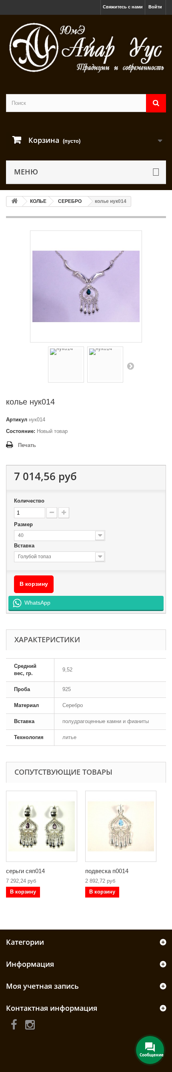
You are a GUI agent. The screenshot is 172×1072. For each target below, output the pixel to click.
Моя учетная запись (42, 986)
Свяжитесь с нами (123, 6)
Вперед (130, 366)
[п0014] (120, 826)
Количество (29, 501)
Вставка (25, 546)
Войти (155, 6)
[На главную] (14, 201)
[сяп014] (41, 826)
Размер (24, 524)
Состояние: (20, 431)
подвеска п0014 (106, 871)
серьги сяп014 (25, 871)
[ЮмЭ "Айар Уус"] (86, 47)
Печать (27, 445)
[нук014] (66, 364)
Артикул (16, 420)
